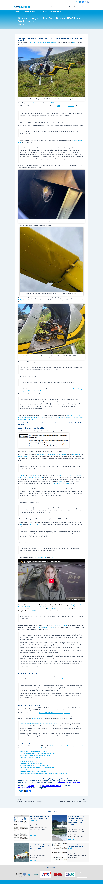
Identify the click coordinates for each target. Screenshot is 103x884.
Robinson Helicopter (40, 557)
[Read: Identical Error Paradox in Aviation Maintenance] (21, 828)
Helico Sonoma (22, 456)
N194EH (35, 716)
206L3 (76, 455)
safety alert (35, 475)
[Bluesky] (83, 2)
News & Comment (74, 7)
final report (71, 106)
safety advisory (44, 611)
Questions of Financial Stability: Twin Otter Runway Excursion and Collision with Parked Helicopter (76, 820)
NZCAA (23, 475)
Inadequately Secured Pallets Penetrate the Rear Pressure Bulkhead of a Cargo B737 (44, 773)
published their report (61, 625)
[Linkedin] (80, 2)
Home (43, 7)
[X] (85, 2)
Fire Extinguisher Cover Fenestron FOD (31, 763)
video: (51, 557)
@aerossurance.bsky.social (51, 786)
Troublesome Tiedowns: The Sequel (30, 757)
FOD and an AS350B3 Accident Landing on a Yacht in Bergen (37, 767)
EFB (32, 678)
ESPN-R (51, 746)
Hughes (43, 43)
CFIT (73, 716)
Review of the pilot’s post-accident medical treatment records (39, 724)
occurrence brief (33, 524)
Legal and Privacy (79, 882)
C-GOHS (54, 609)
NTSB (58, 106)
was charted (30, 103)
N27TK (80, 455)
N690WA (54, 43)
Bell (73, 455)
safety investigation (64, 483)
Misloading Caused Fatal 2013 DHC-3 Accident (33, 771)
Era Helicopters (43, 716)
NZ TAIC (56, 483)
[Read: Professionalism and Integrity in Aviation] (59, 852)
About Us (49, 7)
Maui (73, 43)
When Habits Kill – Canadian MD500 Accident (32, 759)
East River (70, 415)
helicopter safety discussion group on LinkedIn (70, 746)
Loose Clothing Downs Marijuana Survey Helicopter (51, 455)
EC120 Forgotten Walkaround (28, 761)
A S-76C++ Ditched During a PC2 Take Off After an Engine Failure (39, 846)
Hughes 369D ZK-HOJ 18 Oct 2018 (33, 477)
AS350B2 (49, 609)
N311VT (52, 627)
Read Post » (33, 835)
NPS (52, 103)
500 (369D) (49, 43)
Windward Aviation (35, 43)
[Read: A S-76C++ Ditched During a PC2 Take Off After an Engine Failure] (21, 852)
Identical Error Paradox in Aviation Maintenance (39, 818)
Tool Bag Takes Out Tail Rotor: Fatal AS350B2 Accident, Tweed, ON (39, 753)
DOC (60, 481)
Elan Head (57, 678)
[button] (77, 2)
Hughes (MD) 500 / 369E (43, 627)
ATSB (20, 524)
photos (70, 627)
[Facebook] (88, 2)
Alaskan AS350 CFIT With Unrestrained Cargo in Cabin (54, 713)
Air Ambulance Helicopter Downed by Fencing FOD (34, 765)
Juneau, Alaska (36, 718)
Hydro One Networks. (65, 609)
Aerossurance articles (38, 748)
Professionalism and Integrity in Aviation (75, 846)
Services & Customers (61, 7)
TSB (33, 611)
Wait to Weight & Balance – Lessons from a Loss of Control (36, 769)
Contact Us (85, 7)
